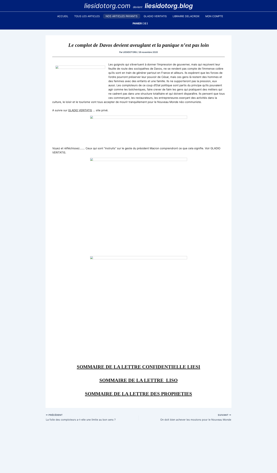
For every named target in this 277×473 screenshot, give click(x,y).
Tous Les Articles (87, 16)
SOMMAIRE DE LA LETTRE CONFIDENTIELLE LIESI (138, 366)
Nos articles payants (122, 16)
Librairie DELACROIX (186, 16)
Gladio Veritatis (155, 16)
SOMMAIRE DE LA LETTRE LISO (138, 380)
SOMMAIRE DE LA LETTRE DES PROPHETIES (138, 393)
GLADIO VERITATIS (80, 110)
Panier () (140, 23)
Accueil (62, 16)
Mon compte (214, 16)
